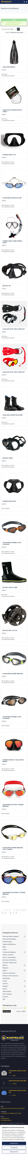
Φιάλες (5, 988)
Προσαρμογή (14, 1147)
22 (16, 913)
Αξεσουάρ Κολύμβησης (9, 939)
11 (19, 910)
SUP (4, 999)
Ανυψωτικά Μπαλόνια (9, 944)
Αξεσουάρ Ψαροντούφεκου (11, 936)
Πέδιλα (5, 970)
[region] (14, 1140)
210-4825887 (4, 1113)
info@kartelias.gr (5, 1118)
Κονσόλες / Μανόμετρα (10, 962)
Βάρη (4, 947)
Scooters (5, 996)
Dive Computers (7, 994)
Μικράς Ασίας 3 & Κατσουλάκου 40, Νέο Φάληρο (13, 1108)
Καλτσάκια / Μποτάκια (9, 960)
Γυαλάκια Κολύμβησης (9, 952)
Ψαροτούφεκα (7, 991)
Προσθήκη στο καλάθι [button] (8, 162)
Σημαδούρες (6, 978)
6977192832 (18, 1113)
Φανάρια (5, 986)
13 (25, 910)
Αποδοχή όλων (14, 1143)
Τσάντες (5, 983)
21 (13, 913)
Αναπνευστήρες (7, 941)
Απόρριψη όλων (14, 1151)
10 (16, 910)
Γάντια (5, 949)
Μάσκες (5, 965)
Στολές (5, 981)
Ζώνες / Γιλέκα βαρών (9, 957)
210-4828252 (11, 1113)
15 (5, 913)
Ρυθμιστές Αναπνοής (9, 973)
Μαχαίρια (5, 967)
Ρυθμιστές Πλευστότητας (10, 975)
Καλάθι (14, 20)
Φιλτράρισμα (6, 1011)
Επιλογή (5, 74)
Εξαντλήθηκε (6, 508)
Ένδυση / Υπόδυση (8, 954)
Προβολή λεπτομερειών (9, 75)
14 (2, 913)
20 (10, 913)
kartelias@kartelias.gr (6, 1120)
